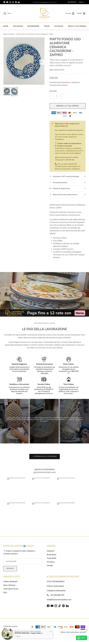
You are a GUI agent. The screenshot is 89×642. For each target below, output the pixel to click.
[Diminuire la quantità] (52, 95)
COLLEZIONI (18, 26)
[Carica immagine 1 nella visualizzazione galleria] (23, 61)
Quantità (53, 91)
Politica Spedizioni (10, 581)
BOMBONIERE (33, 26)
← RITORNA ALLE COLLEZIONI (44, 456)
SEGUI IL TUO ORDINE (77, 26)
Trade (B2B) (51, 558)
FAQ (5, 592)
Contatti (50, 565)
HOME (5, 26)
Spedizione (66, 82)
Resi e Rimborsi (9, 585)
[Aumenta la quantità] (61, 95)
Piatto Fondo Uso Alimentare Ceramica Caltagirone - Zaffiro (34, 34)
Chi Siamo (51, 562)
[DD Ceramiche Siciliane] (44, 13)
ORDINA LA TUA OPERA (67, 106)
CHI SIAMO (58, 26)
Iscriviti (10, 568)
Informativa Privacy (10, 589)
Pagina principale (8, 34)
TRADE (47, 26)
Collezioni (50, 551)
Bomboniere (51, 554)
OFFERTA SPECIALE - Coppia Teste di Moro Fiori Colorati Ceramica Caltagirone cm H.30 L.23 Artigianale (28, 633)
